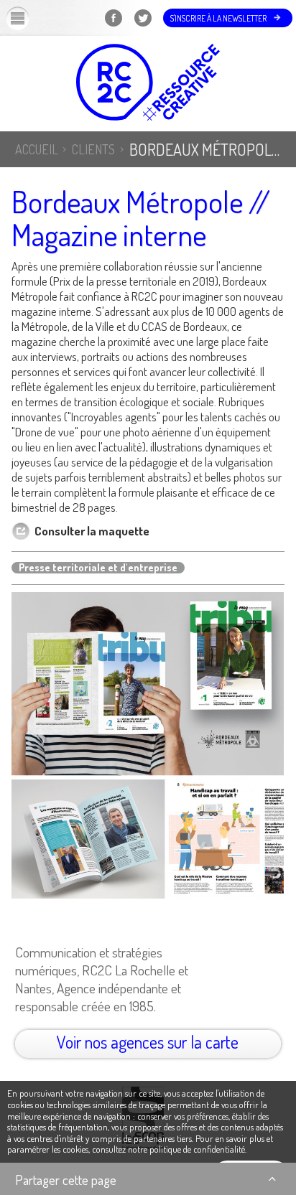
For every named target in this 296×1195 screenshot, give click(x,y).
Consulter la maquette (91, 530)
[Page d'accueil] (148, 84)
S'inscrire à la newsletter (218, 18)
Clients (93, 149)
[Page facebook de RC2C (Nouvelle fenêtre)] (113, 27)
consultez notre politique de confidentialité (168, 1149)
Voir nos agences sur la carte (148, 1042)
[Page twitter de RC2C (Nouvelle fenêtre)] (142, 27)
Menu (29, 18)
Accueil (36, 149)
